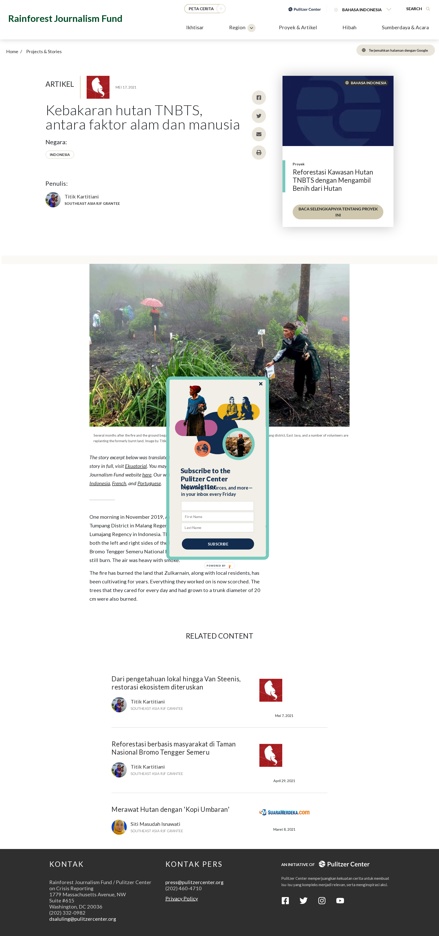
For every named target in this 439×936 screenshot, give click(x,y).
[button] (218, 479)
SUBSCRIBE (218, 543)
